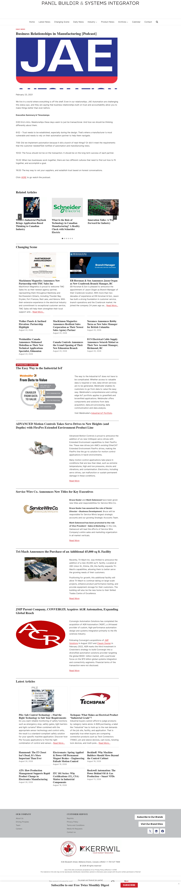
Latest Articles (25, 681)
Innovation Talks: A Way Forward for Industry (101, 221)
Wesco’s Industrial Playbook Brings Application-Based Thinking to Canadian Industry (31, 224)
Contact (148, 22)
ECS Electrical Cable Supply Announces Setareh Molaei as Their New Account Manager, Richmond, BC (102, 344)
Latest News (44, 22)
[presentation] (31, 207)
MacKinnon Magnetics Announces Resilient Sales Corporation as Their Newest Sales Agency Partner (68, 326)
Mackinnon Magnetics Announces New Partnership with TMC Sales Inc (39, 282)
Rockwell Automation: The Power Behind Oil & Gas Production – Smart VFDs (101, 773)
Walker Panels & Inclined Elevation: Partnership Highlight (32, 324)
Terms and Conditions (75, 825)
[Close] (178, 883)
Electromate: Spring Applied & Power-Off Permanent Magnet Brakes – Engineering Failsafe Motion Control (68, 757)
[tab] (62, 238)
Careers (19, 829)
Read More (74, 481)
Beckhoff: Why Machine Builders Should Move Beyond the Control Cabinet (103, 755)
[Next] (115, 217)
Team (18, 825)
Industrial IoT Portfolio (101, 413)
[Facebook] (162, 831)
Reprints (70, 818)
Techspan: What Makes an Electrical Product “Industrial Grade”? (94, 716)
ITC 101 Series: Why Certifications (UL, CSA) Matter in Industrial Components (66, 778)
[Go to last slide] (20, 217)
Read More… (38, 312)
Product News (107, 22)
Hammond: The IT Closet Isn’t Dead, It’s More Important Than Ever (32, 755)
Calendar (136, 22)
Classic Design (104, 643)
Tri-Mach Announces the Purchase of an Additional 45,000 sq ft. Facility (63, 551)
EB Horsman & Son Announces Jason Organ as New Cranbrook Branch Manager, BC (93, 282)
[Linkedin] (156, 831)
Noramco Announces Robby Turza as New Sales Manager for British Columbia (102, 324)
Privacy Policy (72, 822)
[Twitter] (150, 831)
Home (32, 22)
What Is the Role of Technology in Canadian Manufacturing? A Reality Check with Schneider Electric (66, 226)
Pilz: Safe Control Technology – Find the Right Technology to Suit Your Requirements (42, 716)
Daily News (78, 22)
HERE (23, 177)
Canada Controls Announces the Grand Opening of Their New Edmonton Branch (68, 345)
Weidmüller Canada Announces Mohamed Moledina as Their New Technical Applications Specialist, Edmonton (31, 345)
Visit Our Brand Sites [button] (152, 824)
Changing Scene (61, 22)
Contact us (71, 832)
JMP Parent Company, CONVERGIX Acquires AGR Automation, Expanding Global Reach (67, 611)
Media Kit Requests (74, 829)
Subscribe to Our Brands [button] (150, 817)
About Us (19, 818)
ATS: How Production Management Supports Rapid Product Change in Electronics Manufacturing (34, 775)
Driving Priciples (22, 822)
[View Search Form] (157, 22)
